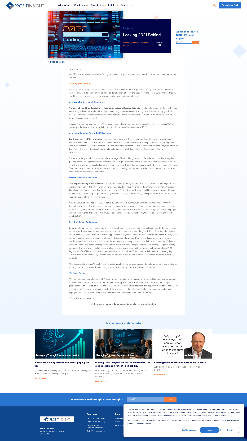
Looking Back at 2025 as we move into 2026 (180, 363)
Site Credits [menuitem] (45, 434)
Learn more (40, 378)
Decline (230, 430)
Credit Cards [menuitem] (120, 422)
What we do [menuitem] (80, 5)
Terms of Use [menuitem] (45, 431)
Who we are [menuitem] (64, 5)
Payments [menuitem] (119, 425)
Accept (210, 430)
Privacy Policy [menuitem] (58, 431)
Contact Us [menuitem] (126, 5)
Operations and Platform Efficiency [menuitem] (95, 427)
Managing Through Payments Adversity (57, 356)
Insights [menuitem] (112, 5)
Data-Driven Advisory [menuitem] (96, 422)
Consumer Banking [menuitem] (123, 418)
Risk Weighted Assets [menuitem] (96, 431)
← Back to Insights (57, 62)
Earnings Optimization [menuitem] (96, 418)
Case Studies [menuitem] (97, 5)
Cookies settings (189, 430)
